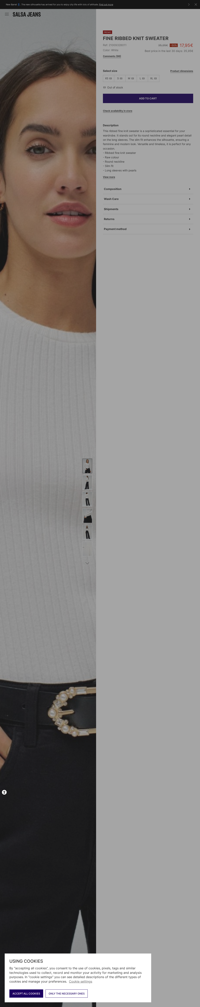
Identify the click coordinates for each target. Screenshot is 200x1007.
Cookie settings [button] (80, 981)
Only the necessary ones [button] (67, 993)
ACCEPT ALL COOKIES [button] (26, 993)
